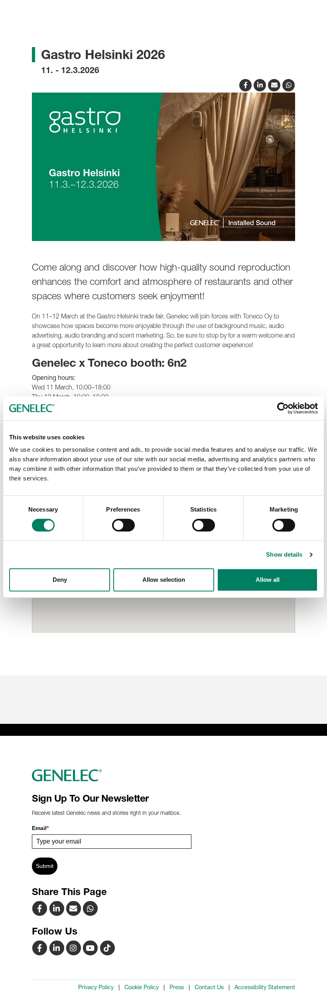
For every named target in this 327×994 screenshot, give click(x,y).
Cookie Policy (141, 987)
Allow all (268, 579)
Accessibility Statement (264, 987)
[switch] (123, 525)
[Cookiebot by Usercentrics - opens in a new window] (283, 408)
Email (40, 828)
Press (176, 987)
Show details (284, 554)
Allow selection (163, 579)
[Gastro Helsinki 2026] (275, 84)
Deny (60, 579)
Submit (44, 866)
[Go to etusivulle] (163, 775)
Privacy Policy (96, 987)
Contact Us (209, 987)
